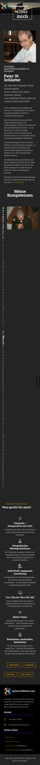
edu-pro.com (10, 746)
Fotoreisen (9, 737)
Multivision (14, 665)
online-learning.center (13, 750)
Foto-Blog (10, 674)
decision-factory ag (12, 741)
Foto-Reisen (26, 674)
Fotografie (29, 665)
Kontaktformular (17, 182)
